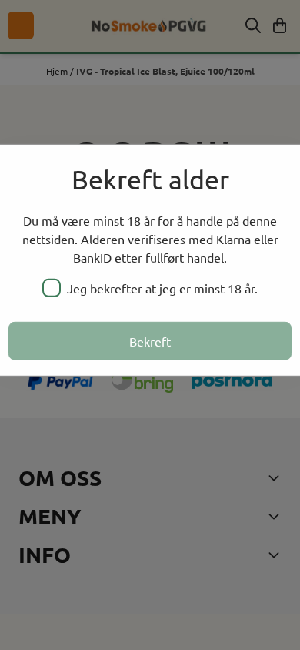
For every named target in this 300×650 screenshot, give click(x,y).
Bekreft (150, 341)
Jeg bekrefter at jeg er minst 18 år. (162, 288)
